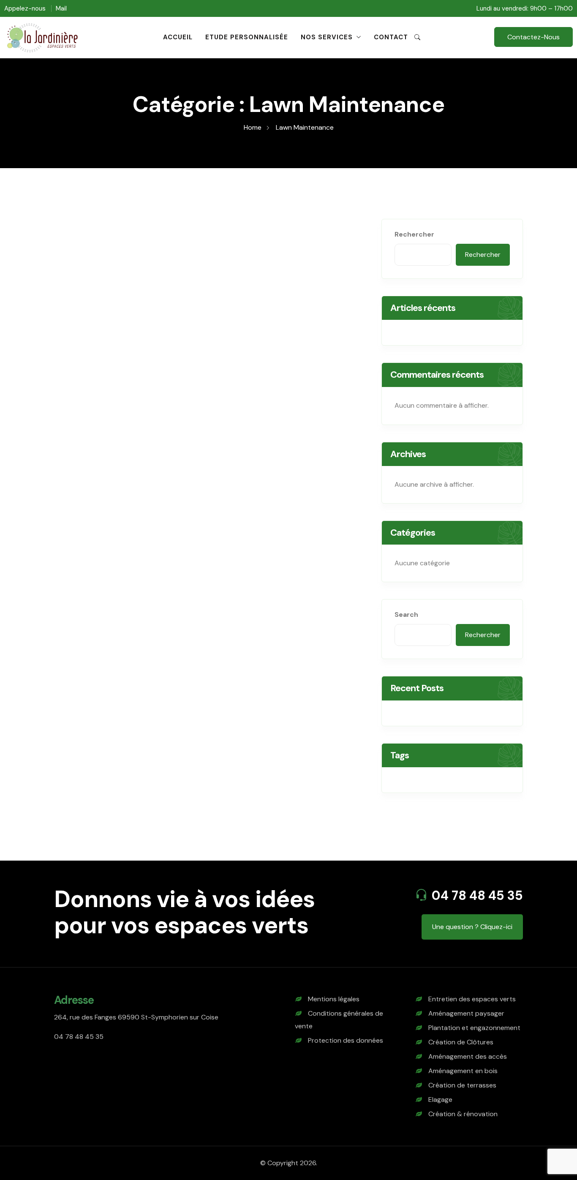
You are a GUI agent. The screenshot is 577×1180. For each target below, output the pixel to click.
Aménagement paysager (466, 1013)
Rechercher (414, 234)
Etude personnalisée (246, 37)
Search (406, 614)
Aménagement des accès (467, 1056)
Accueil (178, 37)
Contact (391, 37)
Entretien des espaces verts (472, 999)
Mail (61, 8)
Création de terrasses (462, 1085)
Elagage (440, 1099)
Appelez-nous (25, 8)
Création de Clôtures (460, 1042)
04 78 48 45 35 (477, 895)
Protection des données (345, 1040)
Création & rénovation (463, 1113)
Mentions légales (333, 999)
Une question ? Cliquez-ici (472, 926)
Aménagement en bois (463, 1070)
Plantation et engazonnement (474, 1027)
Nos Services (327, 37)
